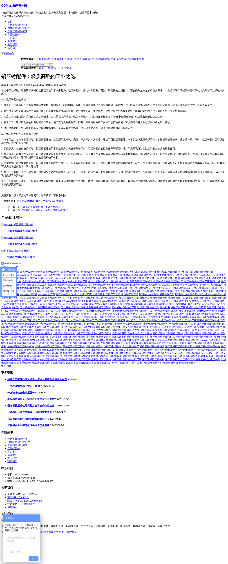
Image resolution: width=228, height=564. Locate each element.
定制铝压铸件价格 (63, 340)
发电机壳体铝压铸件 (68, 59)
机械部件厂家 (178, 307)
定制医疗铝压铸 (174, 333)
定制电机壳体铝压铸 (35, 349)
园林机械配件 (105, 59)
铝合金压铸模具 (214, 356)
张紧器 (127, 275)
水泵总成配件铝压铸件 (135, 343)
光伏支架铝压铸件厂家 (145, 314)
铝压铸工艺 (28, 333)
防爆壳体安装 (130, 294)
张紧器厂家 (52, 278)
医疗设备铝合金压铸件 (177, 359)
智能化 (15, 307)
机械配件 (60, 301)
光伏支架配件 (219, 278)
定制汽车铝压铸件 (122, 330)
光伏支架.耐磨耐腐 (129, 281)
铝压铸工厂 (90, 320)
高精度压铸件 (140, 317)
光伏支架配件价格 (98, 281)
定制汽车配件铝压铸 (165, 349)
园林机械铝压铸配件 (18, 28)
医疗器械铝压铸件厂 (151, 362)
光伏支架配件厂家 (77, 281)
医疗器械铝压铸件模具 (152, 346)
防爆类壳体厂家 (36, 288)
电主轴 (65, 531)
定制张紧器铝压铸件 (137, 327)
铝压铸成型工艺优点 (107, 291)
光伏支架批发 (111, 317)
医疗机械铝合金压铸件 (201, 271)
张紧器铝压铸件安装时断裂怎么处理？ (28, 418)
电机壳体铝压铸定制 (64, 333)
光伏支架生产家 (46, 294)
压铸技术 (32, 278)
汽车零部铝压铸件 (83, 340)
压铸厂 (41, 278)
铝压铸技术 (44, 310)
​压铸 (138, 275)
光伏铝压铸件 (32, 323)
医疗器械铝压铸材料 (153, 359)
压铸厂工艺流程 (114, 294)
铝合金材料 (80, 323)
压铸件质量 (184, 278)
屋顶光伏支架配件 (149, 294)
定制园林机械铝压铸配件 (126, 310)
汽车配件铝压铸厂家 (188, 349)
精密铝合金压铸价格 (164, 336)
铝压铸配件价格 (105, 356)
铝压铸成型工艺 (160, 284)
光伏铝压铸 (84, 359)
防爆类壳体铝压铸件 (38, 327)
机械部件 (58, 201)
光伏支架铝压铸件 (17, 25)
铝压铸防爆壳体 (123, 340)
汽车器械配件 (101, 304)
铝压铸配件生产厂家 (54, 304)
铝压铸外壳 (103, 320)
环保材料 (163, 301)
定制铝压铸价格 (134, 304)
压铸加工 (162, 271)
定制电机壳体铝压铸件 (155, 323)
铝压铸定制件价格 (122, 336)
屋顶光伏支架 (166, 294)
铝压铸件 (53, 284)
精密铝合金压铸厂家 (205, 336)
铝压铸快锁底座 (160, 353)
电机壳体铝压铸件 (133, 323)
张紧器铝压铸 (24, 362)
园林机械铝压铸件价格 (73, 307)
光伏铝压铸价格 (48, 359)
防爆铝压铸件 (26, 330)
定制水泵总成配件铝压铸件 (164, 343)
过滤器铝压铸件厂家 (35, 301)
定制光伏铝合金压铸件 (158, 320)
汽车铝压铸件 (103, 330)
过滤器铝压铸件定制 (148, 307)
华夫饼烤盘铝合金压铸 (139, 333)
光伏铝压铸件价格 (14, 323)
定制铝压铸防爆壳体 (143, 340)
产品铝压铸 (13, 34)
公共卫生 (56, 310)
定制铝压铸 (51, 320)
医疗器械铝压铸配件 (100, 284)
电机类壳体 (160, 275)
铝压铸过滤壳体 (94, 346)
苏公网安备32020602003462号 (26, 500)
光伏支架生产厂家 (48, 314)
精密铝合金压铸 (184, 336)
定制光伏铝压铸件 (186, 362)
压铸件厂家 (146, 310)
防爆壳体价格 (93, 301)
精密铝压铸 (20, 336)
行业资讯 (67, 68)
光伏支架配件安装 (22, 284)
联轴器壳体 (135, 278)
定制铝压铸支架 (87, 362)
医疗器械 (215, 281)
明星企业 (60, 275)
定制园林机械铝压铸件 (98, 307)
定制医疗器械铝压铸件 (209, 327)
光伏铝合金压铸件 (136, 320)
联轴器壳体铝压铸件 (74, 346)
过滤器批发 (98, 294)
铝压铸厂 (32, 310)
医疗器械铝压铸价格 (160, 327)
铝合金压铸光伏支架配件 (121, 271)
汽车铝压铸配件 (119, 278)
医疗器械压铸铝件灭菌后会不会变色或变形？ (32, 405)
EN (29, 16)
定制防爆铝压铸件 (45, 330)
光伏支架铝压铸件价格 (91, 317)
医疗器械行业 (176, 284)
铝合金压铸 (51, 288)
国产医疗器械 (129, 301)
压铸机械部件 (11, 317)
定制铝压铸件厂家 (169, 304)
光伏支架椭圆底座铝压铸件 (22, 231)
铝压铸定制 (77, 320)
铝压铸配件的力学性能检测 (65, 297)
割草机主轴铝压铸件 (146, 356)
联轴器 (88, 278)
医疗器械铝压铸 (122, 59)
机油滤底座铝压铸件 (41, 340)
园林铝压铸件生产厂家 (127, 362)
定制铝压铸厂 (177, 353)
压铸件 (152, 271)
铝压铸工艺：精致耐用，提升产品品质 (39, 207)
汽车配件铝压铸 (145, 349)
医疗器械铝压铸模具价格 (81, 343)
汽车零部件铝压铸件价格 (64, 336)
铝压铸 (144, 271)
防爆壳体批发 (196, 314)
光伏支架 (22, 201)
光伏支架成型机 (28, 294)
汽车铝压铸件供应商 (143, 330)
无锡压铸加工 (205, 275)
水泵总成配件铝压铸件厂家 (100, 349)
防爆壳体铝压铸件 (11, 333)
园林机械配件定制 (112, 301)
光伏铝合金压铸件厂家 (184, 320)
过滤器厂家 (85, 294)
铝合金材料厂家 (95, 323)
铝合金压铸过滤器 (124, 356)
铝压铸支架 (72, 362)
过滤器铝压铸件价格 (12, 301)
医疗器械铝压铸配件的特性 (195, 291)
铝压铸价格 (190, 281)
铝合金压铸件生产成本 (155, 288)
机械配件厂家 (45, 317)
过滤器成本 (43, 297)
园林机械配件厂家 (111, 297)
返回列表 (6, 366)
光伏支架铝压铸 (69, 356)
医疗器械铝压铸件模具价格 (180, 346)
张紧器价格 (65, 278)
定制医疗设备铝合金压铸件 (205, 359)
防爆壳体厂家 (136, 291)
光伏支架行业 (73, 304)
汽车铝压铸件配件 (68, 288)
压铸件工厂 (61, 330)
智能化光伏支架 (162, 310)
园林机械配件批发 (91, 297)
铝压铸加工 (177, 281)
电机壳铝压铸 (83, 333)
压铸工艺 (146, 284)
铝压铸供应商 (119, 333)
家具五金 (217, 288)
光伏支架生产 (155, 317)
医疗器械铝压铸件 (17, 31)
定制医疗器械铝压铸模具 (109, 343)
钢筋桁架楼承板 (52, 531)
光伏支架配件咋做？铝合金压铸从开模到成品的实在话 (37, 379)
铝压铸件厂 (126, 317)
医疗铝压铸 (159, 333)
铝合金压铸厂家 (177, 297)
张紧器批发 (128, 297)
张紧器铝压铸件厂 (210, 349)
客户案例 (12, 38)
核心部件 (175, 291)
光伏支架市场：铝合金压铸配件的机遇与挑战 (43, 210)
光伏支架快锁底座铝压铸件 (22, 244)
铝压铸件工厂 (57, 327)
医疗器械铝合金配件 (33, 291)
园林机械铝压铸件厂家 (124, 307)
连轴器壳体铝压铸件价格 (20, 346)
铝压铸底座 (23, 340)
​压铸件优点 (147, 275)
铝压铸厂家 (203, 281)
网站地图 (12, 507)
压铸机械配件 (117, 320)
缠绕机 (73, 531)
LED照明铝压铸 (56, 349)
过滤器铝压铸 (190, 340)
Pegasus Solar (22, 275)
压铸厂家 (208, 284)
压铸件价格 (177, 310)
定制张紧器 (98, 275)
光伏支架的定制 (77, 314)
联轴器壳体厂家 (150, 278)
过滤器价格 (30, 297)
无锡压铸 (172, 271)
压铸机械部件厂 (28, 317)
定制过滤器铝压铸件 (197, 297)
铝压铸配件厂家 (33, 304)
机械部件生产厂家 (196, 307)
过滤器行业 (64, 320)
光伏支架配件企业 (201, 278)
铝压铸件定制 (165, 314)
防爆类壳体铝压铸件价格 (207, 323)
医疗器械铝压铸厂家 (51, 353)
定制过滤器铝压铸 (101, 359)
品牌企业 (71, 275)
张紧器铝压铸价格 (42, 362)
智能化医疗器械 (18, 310)
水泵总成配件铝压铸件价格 (194, 343)
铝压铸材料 (169, 362)
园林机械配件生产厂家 (191, 304)
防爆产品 (48, 201)
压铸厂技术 (38, 320)
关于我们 (12, 44)
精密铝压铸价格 (210, 333)
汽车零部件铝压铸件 (38, 336)
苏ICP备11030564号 (18, 497)
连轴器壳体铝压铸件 (89, 353)
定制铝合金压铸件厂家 (19, 320)
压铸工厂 (218, 284)
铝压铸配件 (100, 271)
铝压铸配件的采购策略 (57, 291)
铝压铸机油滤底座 (126, 349)
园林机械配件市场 (30, 307)
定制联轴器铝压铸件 (140, 353)
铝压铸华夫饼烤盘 (104, 340)
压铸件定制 (67, 323)
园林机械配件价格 (76, 301)
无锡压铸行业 (190, 275)
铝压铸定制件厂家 (142, 336)
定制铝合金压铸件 (199, 301)
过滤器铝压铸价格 (208, 340)
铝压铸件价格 (150, 304)
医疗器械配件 (63, 294)
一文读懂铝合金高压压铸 (21, 392)
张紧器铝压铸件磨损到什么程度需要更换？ (31, 412)
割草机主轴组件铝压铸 (170, 356)
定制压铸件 (190, 310)
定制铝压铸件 (117, 304)
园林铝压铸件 (21, 314)
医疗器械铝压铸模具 (56, 343)
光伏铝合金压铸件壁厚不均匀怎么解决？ (29, 425)
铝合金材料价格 (113, 323)
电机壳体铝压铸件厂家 (181, 323)
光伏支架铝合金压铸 (212, 353)
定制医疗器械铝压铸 (28, 353)
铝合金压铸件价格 (179, 301)
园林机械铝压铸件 (50, 307)
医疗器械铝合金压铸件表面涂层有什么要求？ (32, 399)
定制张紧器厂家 (114, 275)
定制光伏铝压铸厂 (68, 359)
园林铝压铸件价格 (207, 310)
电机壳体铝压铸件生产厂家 (126, 359)
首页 (9, 21)
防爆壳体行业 (214, 307)
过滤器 (75, 294)
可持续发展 (87, 304)
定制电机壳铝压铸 (101, 333)
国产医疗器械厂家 (148, 301)
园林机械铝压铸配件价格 (30, 343)
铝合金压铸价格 (159, 297)
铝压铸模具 (146, 281)
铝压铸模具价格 (87, 336)
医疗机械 (183, 271)
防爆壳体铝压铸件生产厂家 (210, 330)
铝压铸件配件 (86, 288)
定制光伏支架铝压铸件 (119, 314)
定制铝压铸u (162, 330)
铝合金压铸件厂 (130, 346)
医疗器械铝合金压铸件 (42, 275)
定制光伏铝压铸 (30, 359)
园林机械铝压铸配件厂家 (75, 310)
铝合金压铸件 (174, 275)
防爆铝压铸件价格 (75, 349)
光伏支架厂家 (212, 304)
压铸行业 (165, 307)
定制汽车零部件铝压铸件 (168, 340)
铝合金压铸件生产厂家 (65, 317)
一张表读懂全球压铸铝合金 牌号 (25, 386)
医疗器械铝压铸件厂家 (184, 327)
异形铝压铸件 (34, 356)
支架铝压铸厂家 (105, 362)
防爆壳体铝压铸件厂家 (181, 330)
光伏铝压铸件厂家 (50, 323)
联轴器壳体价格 (168, 278)
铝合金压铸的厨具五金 (181, 288)
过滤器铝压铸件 (217, 297)
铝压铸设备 (59, 362)
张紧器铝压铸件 (88, 59)
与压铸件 (113, 281)
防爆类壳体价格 (15, 304)
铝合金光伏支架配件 (211, 294)
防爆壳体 (123, 291)
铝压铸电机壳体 (43, 333)
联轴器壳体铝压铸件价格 (114, 353)
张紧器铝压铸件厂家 (72, 271)
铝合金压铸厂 (81, 284)
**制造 (51, 301)
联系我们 (12, 47)
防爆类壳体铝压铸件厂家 (82, 330)
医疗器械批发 (142, 297)
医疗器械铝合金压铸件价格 (80, 327)
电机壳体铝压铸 (112, 346)
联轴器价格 (78, 278)
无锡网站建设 (27, 504)
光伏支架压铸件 (51, 356)
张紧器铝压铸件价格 (31, 271)
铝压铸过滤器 (193, 353)
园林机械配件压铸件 (194, 356)
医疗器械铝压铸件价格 (207, 346)
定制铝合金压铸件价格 (194, 317)
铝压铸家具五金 (203, 288)
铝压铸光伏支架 (87, 356)
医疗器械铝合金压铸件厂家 (110, 327)
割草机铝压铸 (70, 353)
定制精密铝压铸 (192, 333)
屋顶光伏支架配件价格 (187, 294)
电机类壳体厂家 (193, 284)
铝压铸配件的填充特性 (157, 291)
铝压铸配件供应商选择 (82, 291)
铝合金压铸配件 (101, 278)
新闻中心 (12, 41)
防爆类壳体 (137, 59)
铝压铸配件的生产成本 (34, 281)
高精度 (33, 314)
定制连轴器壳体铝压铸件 (48, 346)
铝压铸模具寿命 (162, 281)
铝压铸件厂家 (181, 314)
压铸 (137, 271)
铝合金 (23, 278)
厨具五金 (127, 288)
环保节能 (63, 314)
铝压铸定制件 (103, 336)
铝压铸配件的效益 (57, 281)
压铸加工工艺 (39, 284)
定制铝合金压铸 (172, 317)
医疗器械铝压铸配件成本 (108, 288)
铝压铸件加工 (65, 284)
